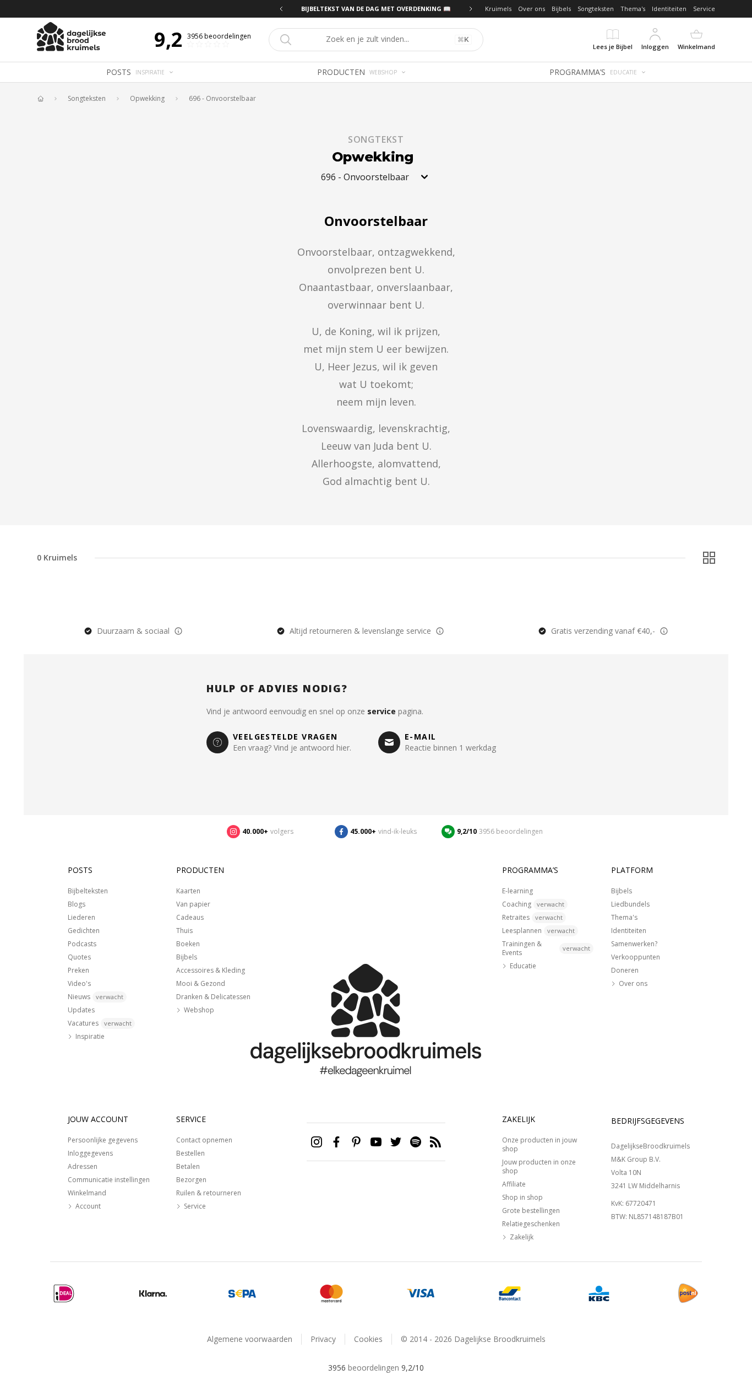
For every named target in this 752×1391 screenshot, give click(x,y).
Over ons (531, 8)
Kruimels (498, 8)
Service (704, 8)
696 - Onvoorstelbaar (222, 98)
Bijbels (561, 8)
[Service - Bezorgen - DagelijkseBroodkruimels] (688, 1293)
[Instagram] (316, 1141)
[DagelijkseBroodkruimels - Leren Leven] (40, 98)
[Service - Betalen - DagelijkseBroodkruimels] (64, 1293)
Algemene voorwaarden (249, 1339)
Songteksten (595, 8)
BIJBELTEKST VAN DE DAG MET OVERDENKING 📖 (356, 8)
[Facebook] (336, 1141)
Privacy (323, 1339)
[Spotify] (415, 1141)
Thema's (632, 8)
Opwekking (147, 98)
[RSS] (435, 1141)
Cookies (368, 1339)
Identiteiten (669, 8)
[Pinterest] (356, 1141)
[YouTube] (376, 1141)
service (381, 711)
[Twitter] (395, 1141)
